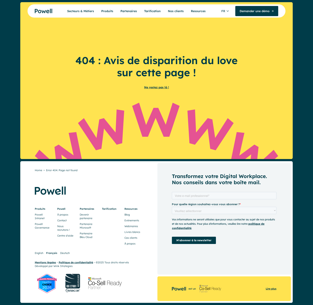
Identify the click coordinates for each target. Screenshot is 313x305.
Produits (107, 11)
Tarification (152, 11)
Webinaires (131, 226)
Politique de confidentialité (76, 262)
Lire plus (271, 288)
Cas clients (130, 237)
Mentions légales (45, 262)
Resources (198, 11)
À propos (62, 214)
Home (38, 170)
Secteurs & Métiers (80, 11)
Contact (62, 220)
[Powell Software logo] (36, 11)
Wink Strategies (63, 266)
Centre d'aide (65, 235)
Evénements (131, 220)
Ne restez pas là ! (156, 87)
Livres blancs (132, 232)
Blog (127, 214)
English (39, 253)
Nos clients (176, 11)
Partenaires (128, 11)
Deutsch (65, 253)
